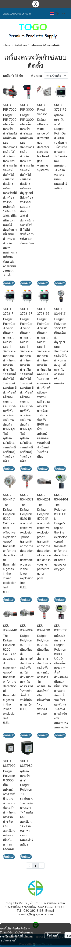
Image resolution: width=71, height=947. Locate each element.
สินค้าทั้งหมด (21, 45)
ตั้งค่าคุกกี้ (53, 935)
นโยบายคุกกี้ (9, 940)
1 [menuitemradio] (35, 865)
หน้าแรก (6, 45)
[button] (57, 13)
